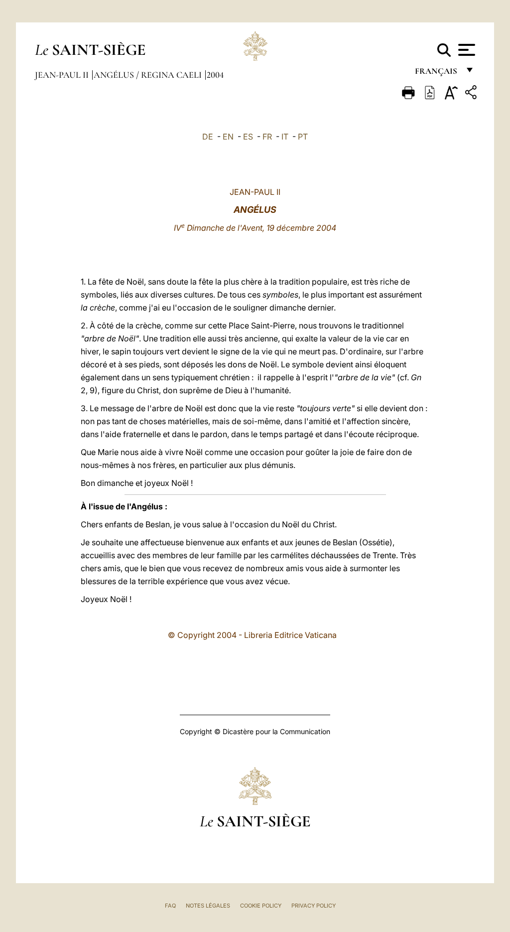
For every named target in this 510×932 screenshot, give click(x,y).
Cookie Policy (260, 905)
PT (303, 137)
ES (248, 137)
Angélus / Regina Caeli (149, 74)
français (437, 73)
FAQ (170, 905)
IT (284, 137)
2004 (215, 74)
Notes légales (208, 905)
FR (267, 137)
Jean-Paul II (63, 74)
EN (228, 137)
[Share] (472, 94)
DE (207, 137)
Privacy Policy (313, 905)
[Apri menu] (465, 49)
